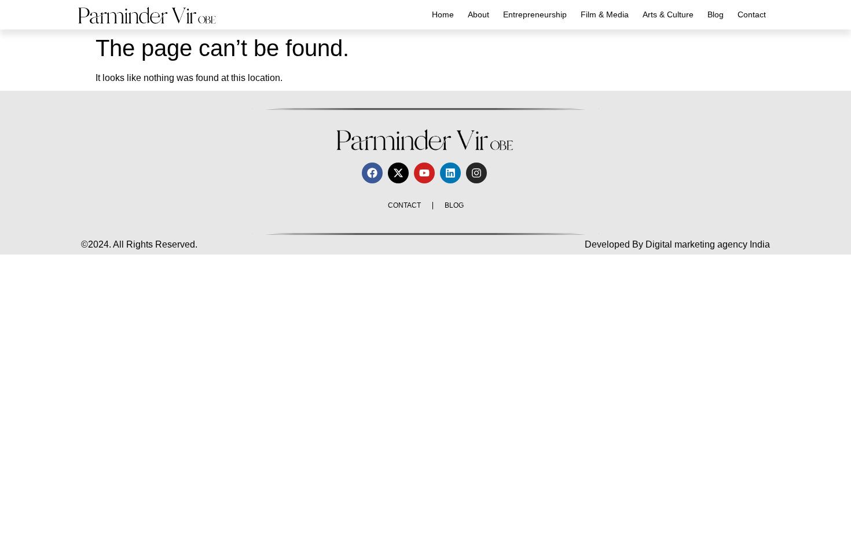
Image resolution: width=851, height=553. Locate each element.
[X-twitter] (398, 173)
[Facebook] (372, 173)
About (478, 14)
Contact (752, 14)
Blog (715, 14)
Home (443, 14)
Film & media (605, 14)
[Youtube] (424, 173)
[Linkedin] (450, 173)
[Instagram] (476, 173)
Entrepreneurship (535, 14)
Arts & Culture (668, 14)
